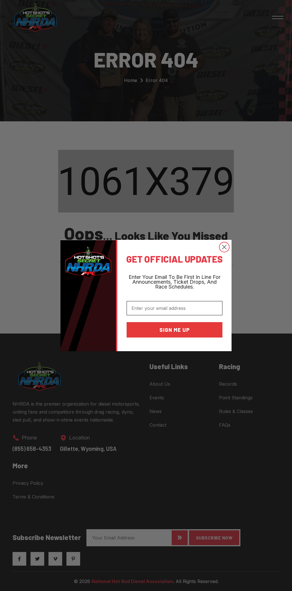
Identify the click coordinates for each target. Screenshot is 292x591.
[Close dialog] (224, 247)
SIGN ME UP (174, 330)
